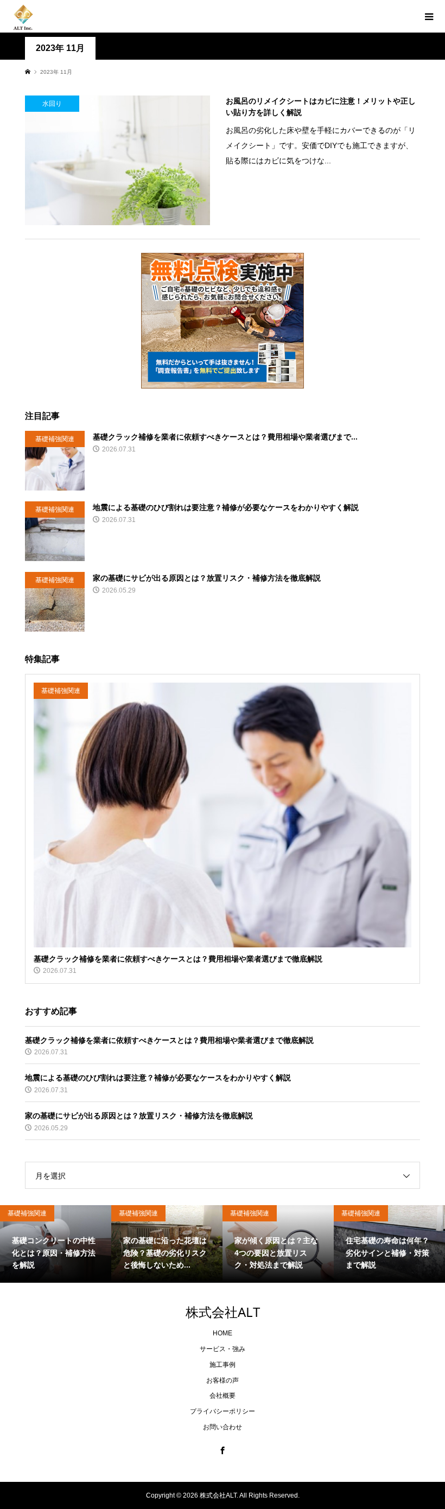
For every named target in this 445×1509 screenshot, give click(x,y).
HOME (222, 1333)
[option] (55, 1244)
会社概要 (222, 1395)
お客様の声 (222, 1380)
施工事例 (222, 1364)
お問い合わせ (222, 1427)
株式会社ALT (223, 1312)
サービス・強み (222, 1349)
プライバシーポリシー (222, 1411)
